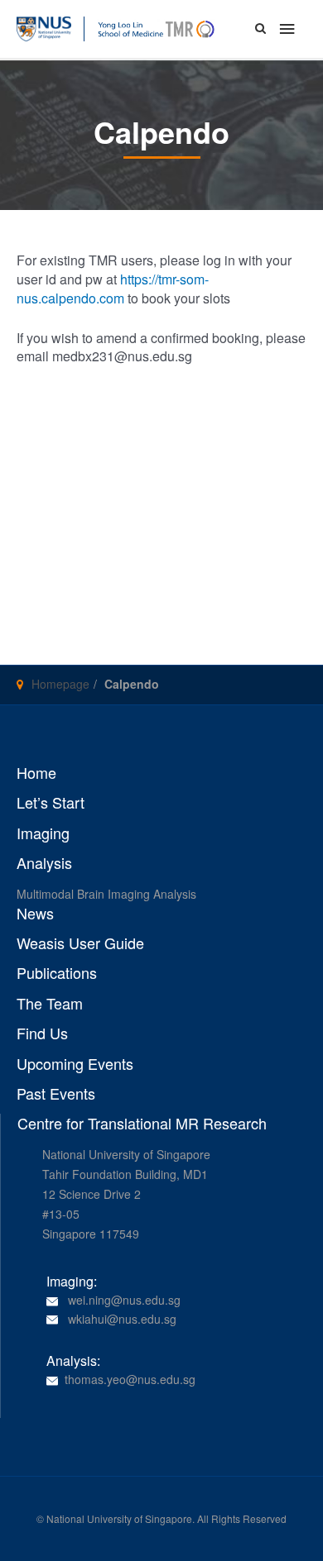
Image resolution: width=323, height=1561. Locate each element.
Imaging (43, 833)
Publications (57, 973)
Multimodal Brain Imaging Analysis (106, 894)
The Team (50, 1004)
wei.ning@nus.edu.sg (124, 1299)
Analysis (44, 863)
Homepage (60, 683)
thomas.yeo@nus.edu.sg (130, 1379)
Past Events (56, 1094)
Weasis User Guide (80, 943)
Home (36, 773)
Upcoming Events (75, 1064)
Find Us (42, 1033)
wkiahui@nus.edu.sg (122, 1318)
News (35, 914)
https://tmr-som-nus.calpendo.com (113, 289)
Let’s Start (50, 803)
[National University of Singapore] (44, 27)
